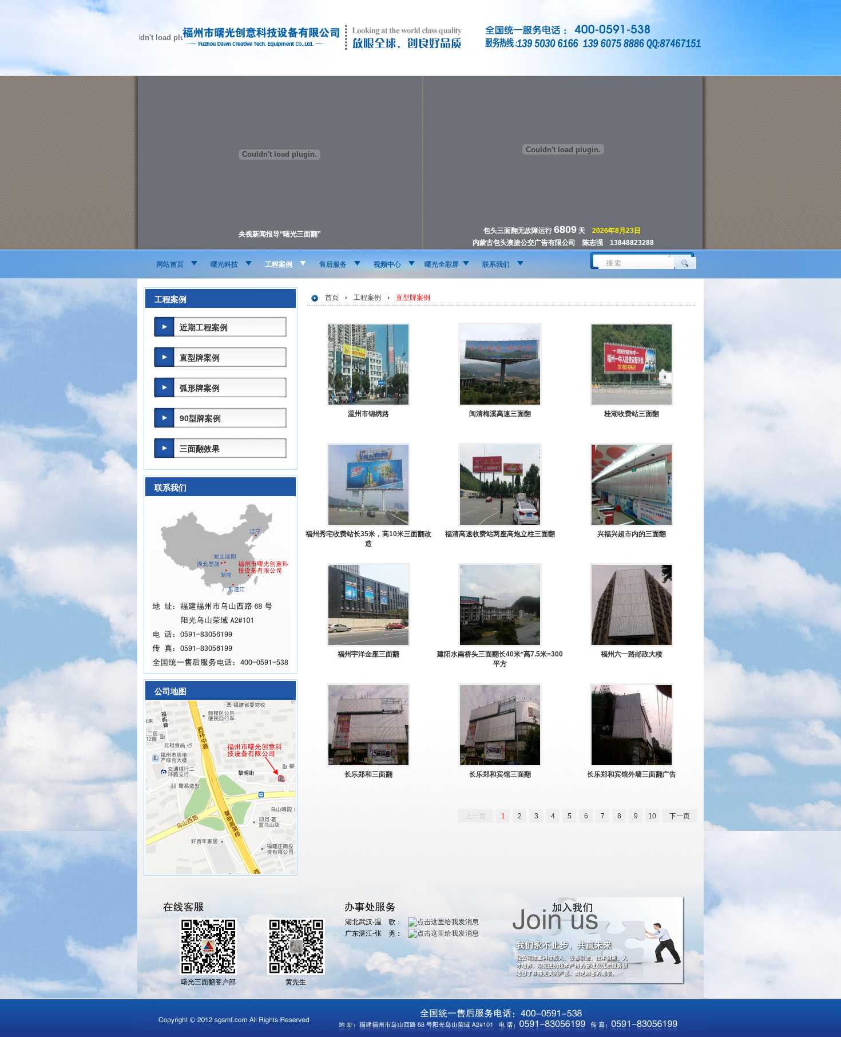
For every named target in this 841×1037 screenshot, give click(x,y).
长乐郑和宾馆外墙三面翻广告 (631, 774)
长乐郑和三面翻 (368, 774)
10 (652, 816)
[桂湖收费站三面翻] (631, 404)
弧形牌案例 (200, 388)
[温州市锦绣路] (368, 404)
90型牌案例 (200, 418)
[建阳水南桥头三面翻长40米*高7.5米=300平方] (500, 644)
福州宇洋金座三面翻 (368, 654)
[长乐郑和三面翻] (368, 765)
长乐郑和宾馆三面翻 (500, 774)
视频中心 (387, 264)
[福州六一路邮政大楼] (631, 644)
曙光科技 (224, 264)
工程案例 (278, 264)
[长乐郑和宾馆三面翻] (500, 765)
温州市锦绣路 (368, 414)
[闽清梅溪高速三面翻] (500, 404)
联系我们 (496, 264)
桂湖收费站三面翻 (631, 414)
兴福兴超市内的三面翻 (631, 534)
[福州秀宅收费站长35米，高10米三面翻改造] (368, 524)
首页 (332, 298)
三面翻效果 (200, 448)
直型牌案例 (200, 357)
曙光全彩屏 (442, 264)
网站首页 (170, 264)
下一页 (679, 816)
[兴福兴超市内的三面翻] (631, 524)
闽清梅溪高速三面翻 (500, 414)
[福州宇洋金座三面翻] (368, 644)
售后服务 (333, 264)
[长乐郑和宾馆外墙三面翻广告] (631, 765)
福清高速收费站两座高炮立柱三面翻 (500, 534)
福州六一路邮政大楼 (632, 654)
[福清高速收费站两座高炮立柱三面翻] (500, 524)
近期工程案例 (204, 327)
